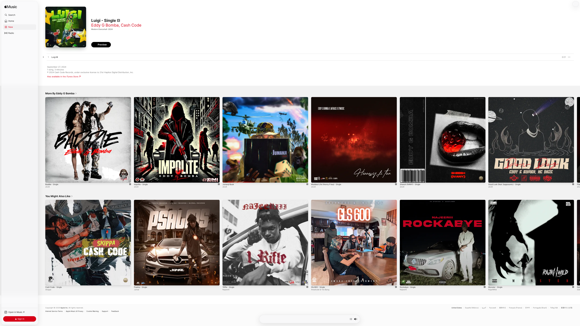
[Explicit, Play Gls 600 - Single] (315, 281)
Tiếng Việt (554, 308)
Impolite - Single (141, 98)
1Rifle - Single (228, 201)
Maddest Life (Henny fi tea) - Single (328, 98)
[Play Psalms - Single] (137, 281)
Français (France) (515, 308)
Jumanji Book (228, 98)
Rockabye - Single (408, 201)
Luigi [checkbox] (53, 57)
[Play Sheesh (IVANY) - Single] (403, 179)
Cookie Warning (92, 311)
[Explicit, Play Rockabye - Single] (403, 281)
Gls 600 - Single (318, 201)
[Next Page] (577, 140)
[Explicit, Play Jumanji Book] (226, 179)
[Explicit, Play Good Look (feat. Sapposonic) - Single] (492, 179)
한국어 (527, 308)
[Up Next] (351, 319)
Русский (492, 308)
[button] (19, 15)
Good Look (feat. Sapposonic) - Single (506, 98)
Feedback (115, 311)
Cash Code (131, 25)
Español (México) (472, 308)
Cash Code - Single (54, 201)
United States (456, 308)
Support (105, 311)
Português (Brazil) (540, 308)
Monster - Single (496, 201)
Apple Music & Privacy (74, 311)
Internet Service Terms (54, 311)
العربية (484, 308)
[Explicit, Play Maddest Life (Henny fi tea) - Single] (315, 179)
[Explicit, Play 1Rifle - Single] (226, 281)
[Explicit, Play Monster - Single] (492, 281)
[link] (61, 93)
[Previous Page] (42, 140)
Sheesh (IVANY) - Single (411, 98)
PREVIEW (562, 57)
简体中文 (502, 308)
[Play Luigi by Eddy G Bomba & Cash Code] (48, 57)
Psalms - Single (141, 201)
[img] (10, 7)
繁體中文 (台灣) (566, 308)
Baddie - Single (52, 98)
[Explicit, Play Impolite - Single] (137, 179)
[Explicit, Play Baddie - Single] (49, 179)
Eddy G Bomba (105, 25)
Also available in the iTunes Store (62, 76)
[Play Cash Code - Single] (49, 281)
